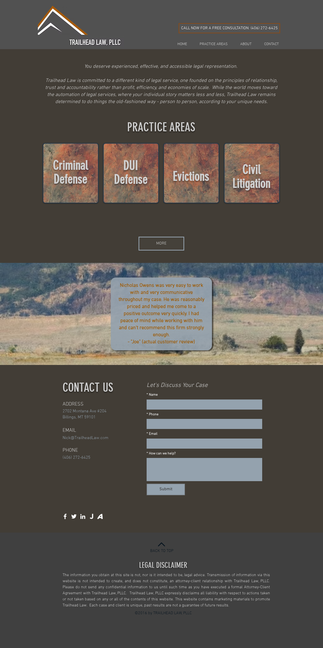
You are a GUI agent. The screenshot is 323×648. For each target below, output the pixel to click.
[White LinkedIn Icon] (82, 516)
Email (152, 434)
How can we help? (161, 453)
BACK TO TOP (161, 550)
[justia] (91, 516)
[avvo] (100, 516)
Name (152, 395)
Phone (152, 414)
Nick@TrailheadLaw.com (85, 438)
